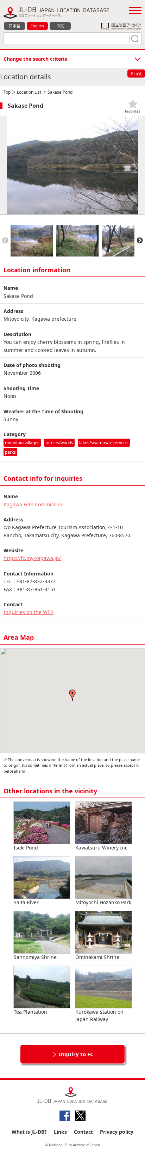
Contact (83, 1131)
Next (139, 240)
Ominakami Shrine (97, 957)
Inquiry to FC (76, 1054)
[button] (72, 695)
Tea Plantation (30, 1011)
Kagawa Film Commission (34, 504)
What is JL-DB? (29, 1131)
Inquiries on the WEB (28, 612)
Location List (29, 92)
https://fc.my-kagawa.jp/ (32, 558)
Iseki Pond (26, 847)
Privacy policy (116, 1131)
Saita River (26, 902)
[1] (134, 38)
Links (60, 1131)
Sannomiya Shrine (35, 957)
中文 (60, 25)
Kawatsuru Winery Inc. (102, 847)
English (37, 25)
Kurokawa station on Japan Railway (99, 1015)
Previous (5, 240)
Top (7, 92)
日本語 (14, 25)
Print (136, 73)
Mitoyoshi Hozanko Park (103, 902)
